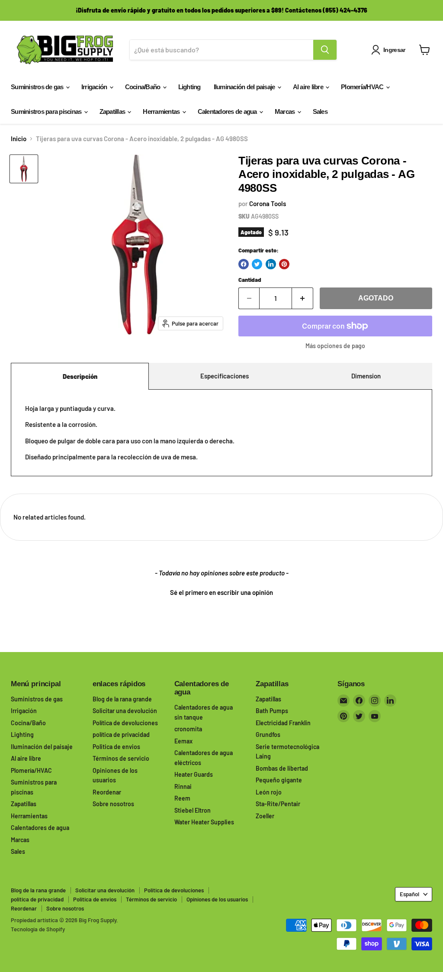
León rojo (269, 792)
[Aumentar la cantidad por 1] (302, 298)
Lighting (189, 86)
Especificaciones (224, 376)
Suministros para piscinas (47, 111)
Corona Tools (267, 203)
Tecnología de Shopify (38, 929)
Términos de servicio (121, 758)
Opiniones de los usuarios (217, 899)
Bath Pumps (272, 710)
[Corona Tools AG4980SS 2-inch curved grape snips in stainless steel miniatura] (24, 169)
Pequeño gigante (279, 780)
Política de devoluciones (125, 723)
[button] (221, 591)
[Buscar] (325, 50)
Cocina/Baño (143, 86)
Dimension (366, 376)
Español (409, 894)
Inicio (18, 138)
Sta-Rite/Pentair (278, 803)
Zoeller (265, 816)
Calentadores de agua (228, 111)
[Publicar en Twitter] (257, 264)
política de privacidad (121, 734)
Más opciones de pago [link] (335, 345)
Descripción (80, 376)
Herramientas (162, 111)
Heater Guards (193, 774)
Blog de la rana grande (122, 699)
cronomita (188, 729)
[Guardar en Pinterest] (284, 264)
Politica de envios (116, 746)
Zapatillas (113, 111)
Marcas (285, 111)
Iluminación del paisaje (245, 86)
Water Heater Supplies (204, 822)
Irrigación (95, 86)
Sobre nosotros (113, 803)
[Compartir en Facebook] (243, 264)
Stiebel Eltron (192, 810)
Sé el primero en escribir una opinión (221, 592)
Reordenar (107, 792)
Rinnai (183, 786)
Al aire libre (309, 86)
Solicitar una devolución (125, 710)
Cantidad (249, 280)
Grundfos (268, 734)
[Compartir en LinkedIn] (271, 264)
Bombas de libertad (282, 768)
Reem (182, 798)
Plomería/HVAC (363, 86)
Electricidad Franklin (283, 723)
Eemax (183, 741)
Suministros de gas (38, 86)
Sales (320, 111)
